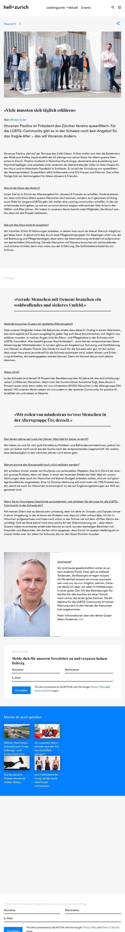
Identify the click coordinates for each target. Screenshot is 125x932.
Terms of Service (43, 690)
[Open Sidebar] (119, 7)
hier (80, 619)
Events (86, 7)
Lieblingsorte (56, 7)
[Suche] (113, 7)
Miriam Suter (18, 120)
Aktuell (73, 7)
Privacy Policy (97, 686)
